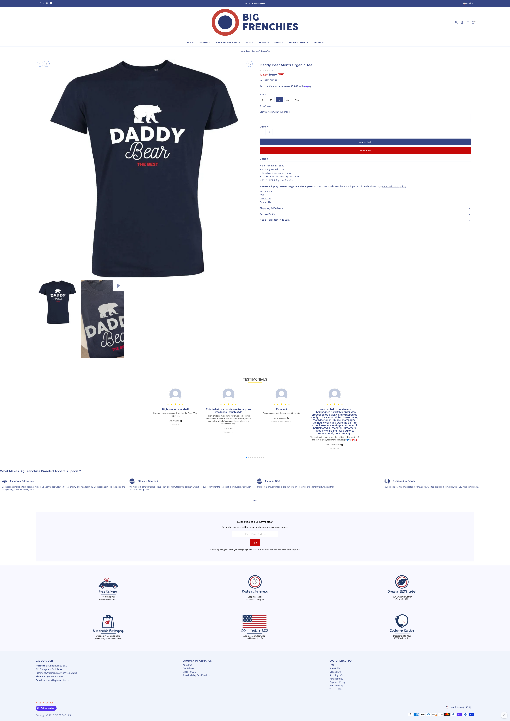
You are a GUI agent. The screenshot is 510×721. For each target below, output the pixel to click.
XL (287, 99)
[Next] (47, 64)
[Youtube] (51, 3)
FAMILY (263, 42)
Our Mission (189, 668)
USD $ (468, 3)
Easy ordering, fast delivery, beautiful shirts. (281, 413)
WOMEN (203, 42)
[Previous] (40, 64)
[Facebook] (37, 3)
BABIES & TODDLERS (227, 42)
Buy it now (365, 150)
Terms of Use (336, 689)
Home (242, 51)
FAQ (332, 664)
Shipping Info (336, 675)
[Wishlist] (468, 22)
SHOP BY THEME (297, 42)
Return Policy (336, 678)
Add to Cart (365, 141)
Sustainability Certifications (196, 675)
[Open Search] (456, 22)
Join (255, 542)
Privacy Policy (336, 685)
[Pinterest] (43, 3)
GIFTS (278, 42)
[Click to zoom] (250, 64)
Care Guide (265, 198)
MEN (189, 42)
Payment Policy (337, 682)
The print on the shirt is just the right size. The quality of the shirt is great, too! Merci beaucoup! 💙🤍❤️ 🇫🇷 (334, 438)
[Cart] (472, 22)
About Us (187, 664)
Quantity (264, 126)
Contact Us (265, 202)
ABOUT (318, 42)
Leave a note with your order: (275, 111)
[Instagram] (40, 3)
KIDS (248, 42)
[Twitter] (47, 3)
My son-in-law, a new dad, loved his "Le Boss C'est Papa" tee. (175, 414)
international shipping (394, 186)
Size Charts (265, 106)
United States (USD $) (460, 707)
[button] (268, 80)
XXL (297, 99)
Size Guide (335, 668)
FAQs (262, 195)
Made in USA (189, 671)
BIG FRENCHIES (63, 715)
